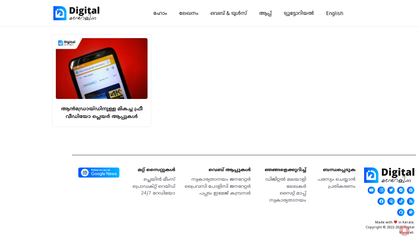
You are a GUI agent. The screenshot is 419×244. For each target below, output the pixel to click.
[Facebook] (381, 201)
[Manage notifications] (404, 230)
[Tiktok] (401, 201)
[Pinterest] (410, 190)
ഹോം (160, 13)
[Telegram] (401, 190)
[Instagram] (381, 190)
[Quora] (391, 201)
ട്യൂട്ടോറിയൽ (299, 13)
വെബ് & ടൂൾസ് (228, 13)
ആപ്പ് (265, 13)
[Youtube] (371, 190)
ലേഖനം (188, 13)
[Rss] (410, 201)
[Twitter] (391, 190)
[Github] (401, 212)
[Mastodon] (410, 212)
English (334, 13)
